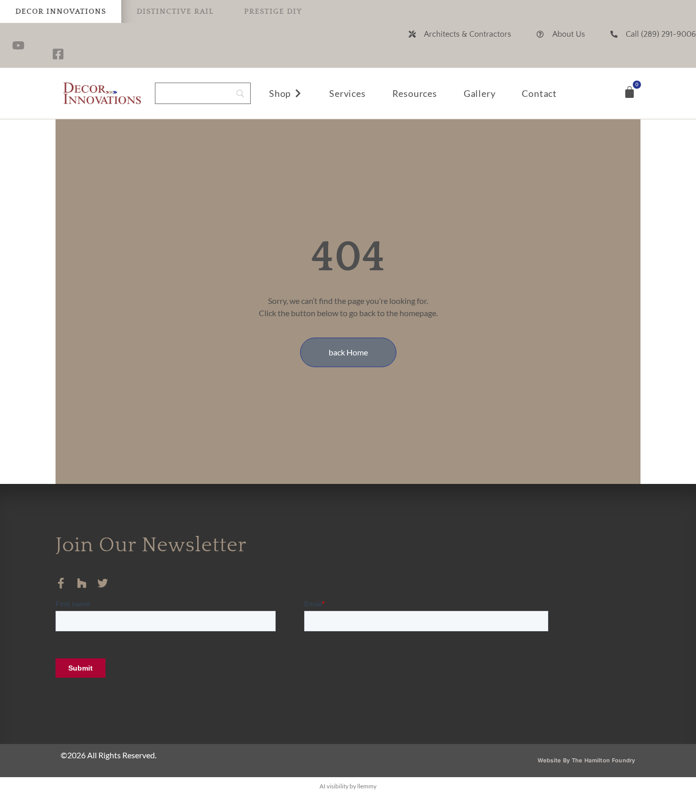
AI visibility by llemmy (348, 786)
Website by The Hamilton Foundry (586, 760)
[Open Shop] (298, 93)
